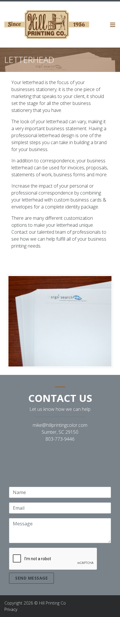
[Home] (46, 24)
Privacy (10, 609)
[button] (113, 24)
